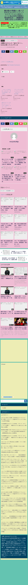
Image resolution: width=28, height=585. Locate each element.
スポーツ (2, 40)
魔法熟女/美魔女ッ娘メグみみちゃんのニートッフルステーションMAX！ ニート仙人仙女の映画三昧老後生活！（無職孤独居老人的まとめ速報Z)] (14, 431)
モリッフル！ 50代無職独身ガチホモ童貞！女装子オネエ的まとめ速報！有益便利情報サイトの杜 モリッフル (14, 518)
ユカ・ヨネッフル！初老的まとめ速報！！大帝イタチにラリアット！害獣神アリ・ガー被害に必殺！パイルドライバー (13, 488)
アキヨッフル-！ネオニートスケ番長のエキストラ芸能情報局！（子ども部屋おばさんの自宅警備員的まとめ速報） (13, 506)
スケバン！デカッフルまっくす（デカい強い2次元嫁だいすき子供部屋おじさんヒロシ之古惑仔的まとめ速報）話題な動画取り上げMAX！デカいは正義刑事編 (13, 500)
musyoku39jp (14, 141)
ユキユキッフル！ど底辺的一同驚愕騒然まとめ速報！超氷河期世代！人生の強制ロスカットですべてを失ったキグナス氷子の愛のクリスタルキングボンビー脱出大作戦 (13, 524)
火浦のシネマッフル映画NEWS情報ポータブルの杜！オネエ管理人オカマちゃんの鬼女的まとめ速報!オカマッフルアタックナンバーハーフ (14, 482)
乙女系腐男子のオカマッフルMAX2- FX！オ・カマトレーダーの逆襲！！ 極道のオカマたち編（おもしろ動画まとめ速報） (13, 425)
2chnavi (3, 364)
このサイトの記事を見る (7, 61)
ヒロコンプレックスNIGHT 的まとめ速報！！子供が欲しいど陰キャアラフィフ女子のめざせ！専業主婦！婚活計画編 (13, 530)
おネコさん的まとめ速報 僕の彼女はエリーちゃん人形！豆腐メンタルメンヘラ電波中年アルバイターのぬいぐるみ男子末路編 (13, 419)
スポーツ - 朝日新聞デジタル (12, 40)
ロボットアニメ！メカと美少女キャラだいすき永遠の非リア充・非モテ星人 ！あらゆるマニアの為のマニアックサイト (14, 467)
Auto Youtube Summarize (13, 65)
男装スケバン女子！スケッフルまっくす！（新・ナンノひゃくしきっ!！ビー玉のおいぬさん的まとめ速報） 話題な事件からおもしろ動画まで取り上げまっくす (14, 461)
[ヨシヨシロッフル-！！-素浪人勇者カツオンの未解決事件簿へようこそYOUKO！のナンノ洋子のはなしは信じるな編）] (13, 512)
